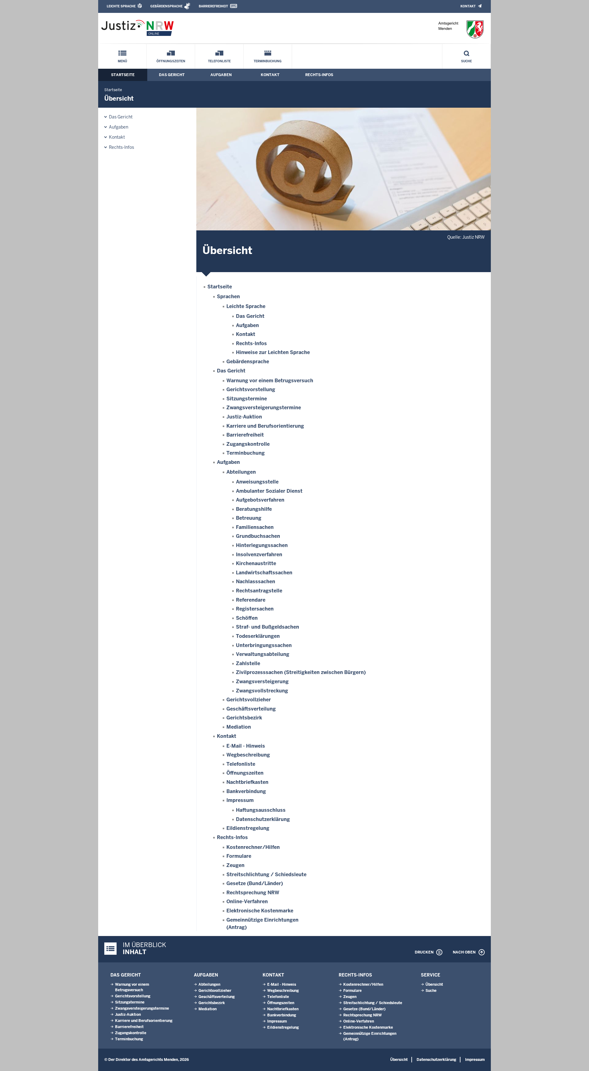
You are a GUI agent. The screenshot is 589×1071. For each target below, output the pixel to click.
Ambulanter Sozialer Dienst (269, 491)
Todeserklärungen (258, 636)
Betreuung (248, 518)
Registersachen (255, 609)
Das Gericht (172, 74)
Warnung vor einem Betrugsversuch (269, 380)
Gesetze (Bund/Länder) (254, 883)
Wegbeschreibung (248, 755)
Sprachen (228, 296)
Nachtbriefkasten (247, 782)
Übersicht (434, 984)
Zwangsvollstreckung (262, 691)
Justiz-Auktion (244, 417)
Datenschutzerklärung (263, 819)
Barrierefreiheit (213, 6)
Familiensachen (255, 527)
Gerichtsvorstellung (250, 389)
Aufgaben (221, 74)
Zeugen (235, 865)
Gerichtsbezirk (244, 718)
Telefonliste (219, 61)
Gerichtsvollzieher (248, 699)
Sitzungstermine (246, 398)
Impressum (240, 800)
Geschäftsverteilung (251, 709)
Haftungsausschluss (261, 810)
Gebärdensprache (166, 6)
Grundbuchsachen (258, 536)
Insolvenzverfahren (259, 554)
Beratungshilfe (254, 509)
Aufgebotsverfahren (260, 500)
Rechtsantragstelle (259, 591)
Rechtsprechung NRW (252, 892)
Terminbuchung (268, 61)
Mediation (238, 727)
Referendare (250, 600)
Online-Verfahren (247, 901)
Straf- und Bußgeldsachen (267, 627)
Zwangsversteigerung (262, 681)
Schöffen (247, 618)
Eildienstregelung (247, 828)
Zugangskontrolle (248, 444)
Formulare (238, 856)
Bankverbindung (246, 791)
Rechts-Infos (319, 74)
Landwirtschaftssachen (264, 572)
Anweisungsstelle (257, 482)
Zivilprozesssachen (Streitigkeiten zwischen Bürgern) (301, 672)
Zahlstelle (248, 663)
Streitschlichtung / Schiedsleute (266, 874)
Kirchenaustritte (256, 563)
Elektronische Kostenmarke (259, 910)
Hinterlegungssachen (262, 545)
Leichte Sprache (121, 6)
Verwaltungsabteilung (262, 654)
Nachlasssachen (255, 581)
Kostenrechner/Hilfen (253, 847)
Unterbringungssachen (264, 645)
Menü (122, 61)
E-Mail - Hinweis (245, 746)
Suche (466, 61)
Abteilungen (241, 472)
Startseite (123, 74)
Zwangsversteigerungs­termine (263, 407)
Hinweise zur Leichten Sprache (273, 352)
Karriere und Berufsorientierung (265, 426)
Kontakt (467, 6)
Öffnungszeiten (170, 61)
